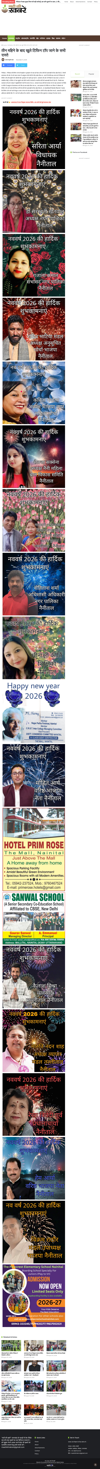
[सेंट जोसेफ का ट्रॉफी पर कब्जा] (34, 1385)
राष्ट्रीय (18, 38)
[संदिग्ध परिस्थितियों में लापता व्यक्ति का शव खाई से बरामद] (11, 1365)
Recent (77, 74)
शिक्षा (53, 38)
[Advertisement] (67, 19)
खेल (37, 38)
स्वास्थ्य (58, 38)
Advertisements (80, 1)
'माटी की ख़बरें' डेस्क (9, 60)
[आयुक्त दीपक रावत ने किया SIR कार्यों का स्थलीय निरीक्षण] (11, 1409)
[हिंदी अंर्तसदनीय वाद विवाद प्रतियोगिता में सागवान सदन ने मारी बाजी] (56, 1365)
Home (66, 1)
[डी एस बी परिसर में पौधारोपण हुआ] (56, 1385)
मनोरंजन (42, 38)
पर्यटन (63, 38)
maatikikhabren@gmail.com (12, 1447)
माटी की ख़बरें (52, 1461)
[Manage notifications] (95, 1464)
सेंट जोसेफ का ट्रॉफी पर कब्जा (31, 1393)
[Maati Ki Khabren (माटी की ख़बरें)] (13, 8)
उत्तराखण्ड (11, 38)
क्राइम (48, 38)
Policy (96, 1)
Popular (91, 74)
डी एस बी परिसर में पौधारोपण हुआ (54, 1393)
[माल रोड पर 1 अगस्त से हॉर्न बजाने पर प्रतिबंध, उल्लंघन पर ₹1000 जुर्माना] (56, 1409)
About (72, 1)
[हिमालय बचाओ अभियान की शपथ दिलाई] (56, 1345)
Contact (89, 1)
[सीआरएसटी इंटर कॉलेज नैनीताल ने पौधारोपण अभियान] (11, 1345)
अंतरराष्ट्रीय (25, 38)
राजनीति (32, 38)
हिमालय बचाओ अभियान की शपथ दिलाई (56, 1353)
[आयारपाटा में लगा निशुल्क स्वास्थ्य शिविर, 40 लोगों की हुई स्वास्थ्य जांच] (34, 1345)
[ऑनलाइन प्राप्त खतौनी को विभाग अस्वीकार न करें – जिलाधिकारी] (34, 1365)
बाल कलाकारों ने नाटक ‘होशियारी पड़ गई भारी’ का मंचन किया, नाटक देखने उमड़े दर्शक (33, 1419)
